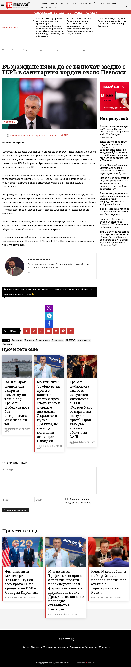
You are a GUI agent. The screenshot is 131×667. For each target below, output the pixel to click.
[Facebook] (29, 272)
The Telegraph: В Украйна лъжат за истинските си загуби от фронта (114, 211)
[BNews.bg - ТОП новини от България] (18, 5)
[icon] (49, 309)
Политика (16, 49)
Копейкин (57, 340)
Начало (5, 49)
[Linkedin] (48, 331)
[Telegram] (63, 331)
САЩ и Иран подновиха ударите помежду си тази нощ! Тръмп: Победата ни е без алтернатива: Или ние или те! (16, 403)
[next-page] (128, 21)
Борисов (29, 340)
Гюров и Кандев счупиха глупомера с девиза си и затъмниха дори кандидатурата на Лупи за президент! (114, 183)
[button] (125, 5)
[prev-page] (33, 21)
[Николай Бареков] (14, 266)
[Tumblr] (56, 331)
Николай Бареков (15, 142)
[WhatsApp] (41, 331)
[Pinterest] (34, 331)
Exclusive (17, 340)
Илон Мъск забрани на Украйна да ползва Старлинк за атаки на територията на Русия (113, 169)
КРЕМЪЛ (70, 340)
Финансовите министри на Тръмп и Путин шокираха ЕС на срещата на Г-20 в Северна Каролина (114, 131)
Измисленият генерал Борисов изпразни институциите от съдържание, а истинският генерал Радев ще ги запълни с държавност (80, 26)
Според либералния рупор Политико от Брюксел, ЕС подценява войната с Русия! (114, 222)
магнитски (84, 340)
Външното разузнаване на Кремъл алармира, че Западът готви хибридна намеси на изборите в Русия (114, 199)
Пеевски (7, 344)
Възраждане (43, 340)
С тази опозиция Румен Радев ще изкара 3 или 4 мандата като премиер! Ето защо (112, 22)
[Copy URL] (70, 331)
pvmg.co (91, 662)
